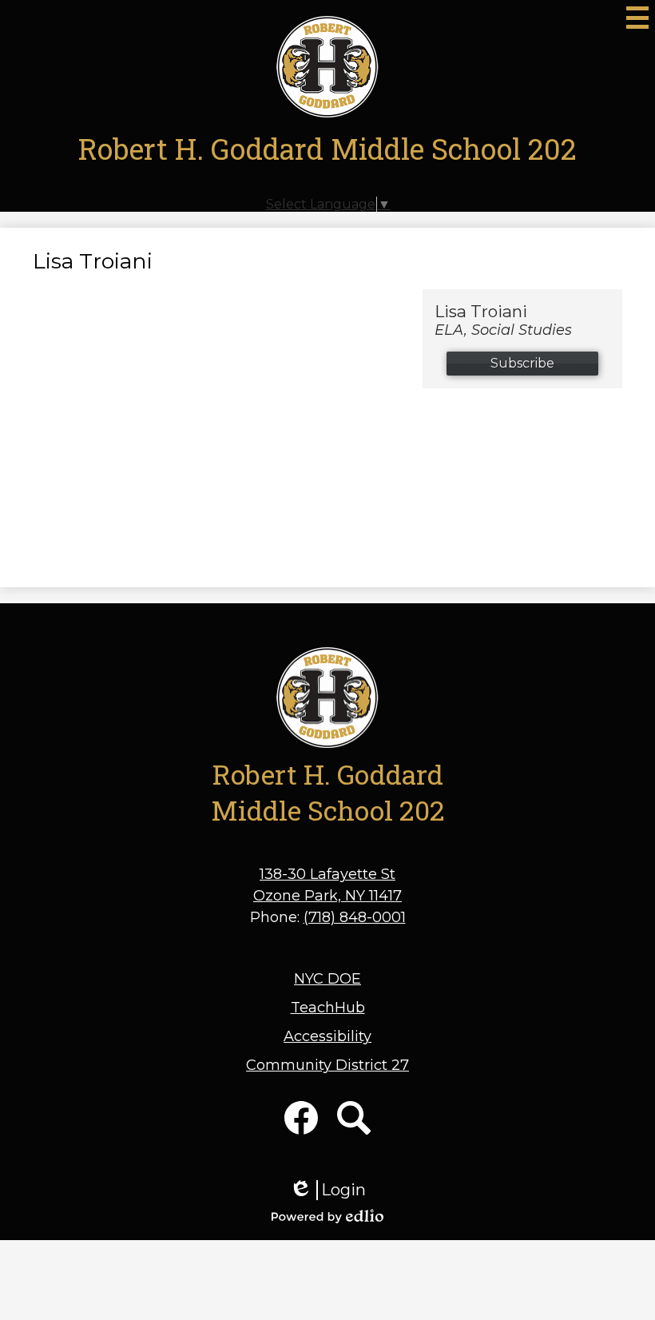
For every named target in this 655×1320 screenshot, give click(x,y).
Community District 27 (327, 1065)
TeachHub (328, 1007)
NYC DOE (327, 979)
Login (327, 1190)
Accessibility (327, 1036)
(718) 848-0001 (355, 917)
